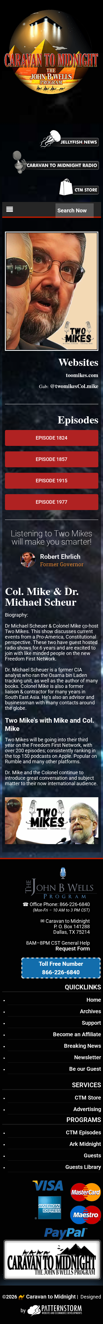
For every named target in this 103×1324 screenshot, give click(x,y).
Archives (90, 1011)
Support (91, 1023)
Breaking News (82, 1046)
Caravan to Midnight (51, 1296)
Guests (92, 1155)
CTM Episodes (83, 1132)
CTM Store (88, 1097)
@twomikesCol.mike (74, 386)
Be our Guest (85, 1069)
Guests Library (83, 1167)
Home (94, 999)
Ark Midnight (85, 1144)
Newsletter (87, 1057)
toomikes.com (82, 375)
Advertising (87, 1109)
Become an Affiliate (77, 1034)
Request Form (72, 948)
